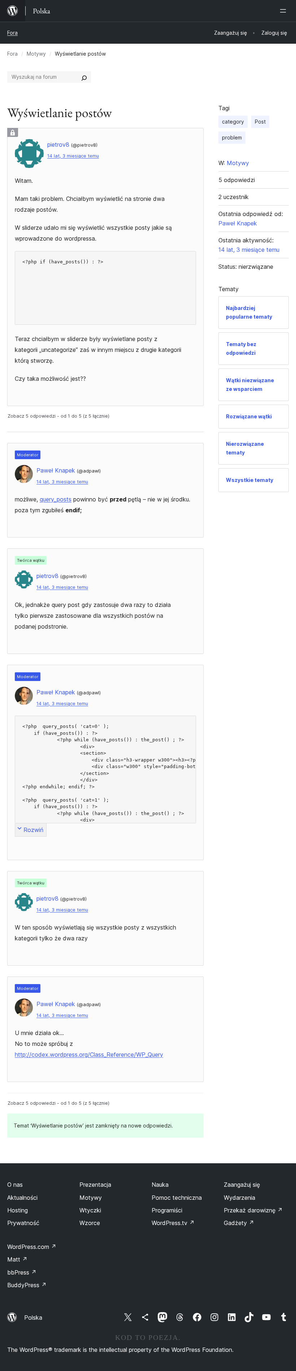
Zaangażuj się (242, 1184)
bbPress (21, 1272)
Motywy (36, 54)
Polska (33, 1317)
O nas (15, 1184)
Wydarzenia (239, 1197)
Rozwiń (33, 829)
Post (260, 121)
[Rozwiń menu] (284, 11)
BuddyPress (27, 1285)
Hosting (17, 1210)
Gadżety (239, 1222)
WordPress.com (31, 1246)
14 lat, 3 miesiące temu (73, 156)
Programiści (167, 1210)
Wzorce (89, 1222)
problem (232, 137)
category (233, 121)
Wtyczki (90, 1210)
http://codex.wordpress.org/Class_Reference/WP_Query (89, 1054)
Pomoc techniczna (177, 1197)
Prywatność (23, 1222)
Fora (12, 33)
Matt (17, 1259)
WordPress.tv (173, 1222)
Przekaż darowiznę (253, 1210)
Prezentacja (95, 1184)
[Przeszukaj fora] (84, 77)
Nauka (160, 1184)
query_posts (55, 499)
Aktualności (22, 1197)
